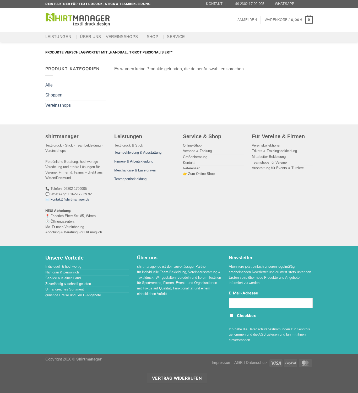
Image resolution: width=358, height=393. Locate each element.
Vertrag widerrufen (177, 378)
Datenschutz (257, 362)
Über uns (90, 37)
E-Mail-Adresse (243, 293)
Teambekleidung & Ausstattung (137, 152)
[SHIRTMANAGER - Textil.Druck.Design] (78, 20)
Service (176, 37)
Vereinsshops (122, 37)
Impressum (221, 362)
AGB (238, 362)
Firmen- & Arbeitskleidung (133, 161)
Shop (152, 37)
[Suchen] (121, 20)
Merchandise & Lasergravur (135, 170)
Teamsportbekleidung (130, 179)
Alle (49, 85)
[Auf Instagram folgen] (305, 4)
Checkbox (246, 315)
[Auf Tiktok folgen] (310, 4)
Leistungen (58, 37)
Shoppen (53, 95)
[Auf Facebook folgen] (300, 4)
